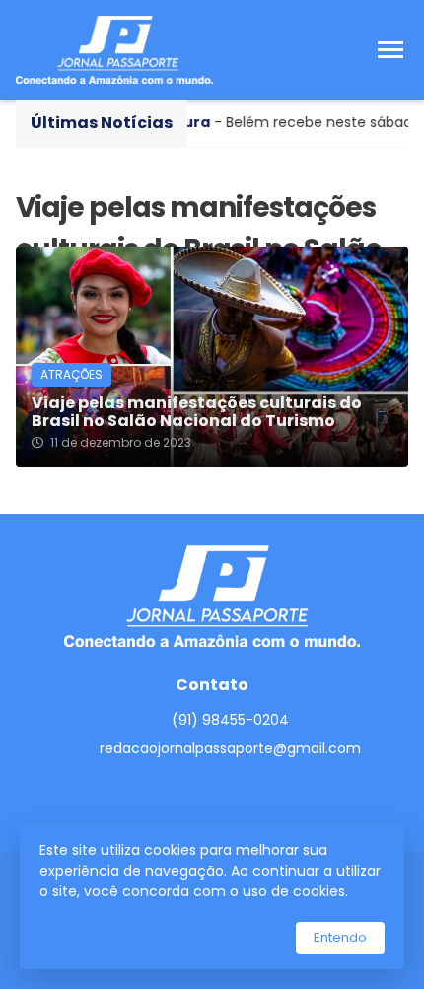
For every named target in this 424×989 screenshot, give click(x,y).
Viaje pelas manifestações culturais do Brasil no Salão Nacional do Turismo (197, 412)
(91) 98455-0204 (230, 720)
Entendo (340, 937)
